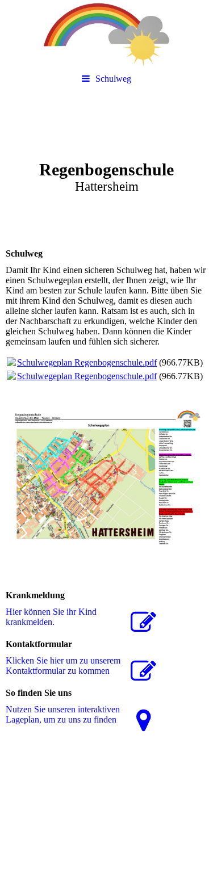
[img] (106, 34)
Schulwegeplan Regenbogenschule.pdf (87, 362)
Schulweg (113, 78)
